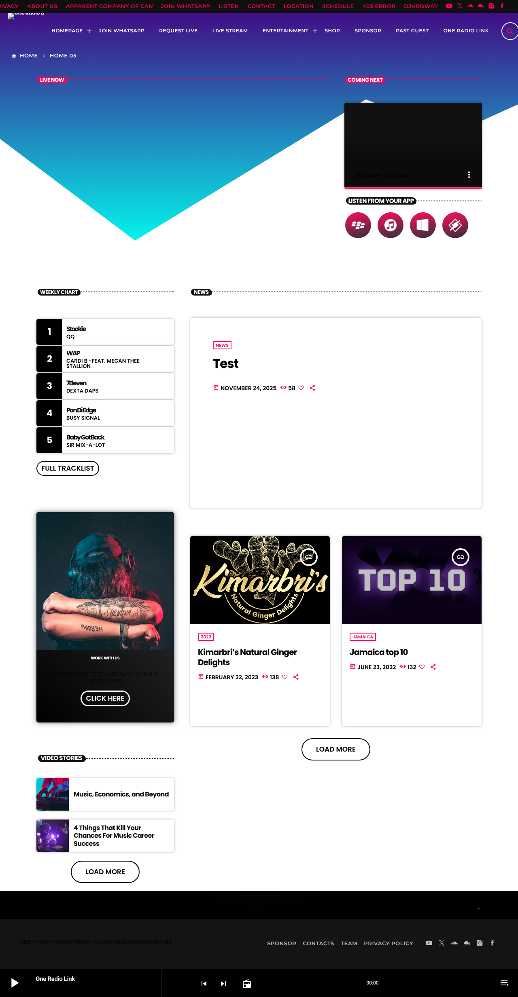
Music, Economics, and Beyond (121, 794)
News (222, 345)
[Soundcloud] (470, 6)
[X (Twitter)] (459, 6)
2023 (206, 637)
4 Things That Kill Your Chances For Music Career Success (114, 835)
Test (225, 363)
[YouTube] (449, 6)
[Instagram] (491, 6)
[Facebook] (502, 6)
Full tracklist (67, 468)
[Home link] (26, 31)
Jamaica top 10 (379, 652)
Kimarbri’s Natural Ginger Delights (247, 657)
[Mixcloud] (481, 6)
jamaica (362, 637)
